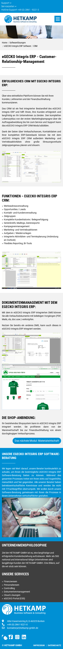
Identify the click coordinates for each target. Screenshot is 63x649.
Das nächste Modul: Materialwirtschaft (37, 440)
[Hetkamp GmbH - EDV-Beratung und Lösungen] (20, 19)
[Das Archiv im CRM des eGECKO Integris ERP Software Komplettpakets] (31, 348)
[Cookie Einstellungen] (5, 638)
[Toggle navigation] (57, 19)
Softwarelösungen (18, 42)
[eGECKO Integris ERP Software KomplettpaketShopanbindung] (31, 386)
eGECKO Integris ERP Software (17, 46)
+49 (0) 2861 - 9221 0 (28, 9)
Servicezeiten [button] (8, 6)
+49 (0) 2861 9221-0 (17, 624)
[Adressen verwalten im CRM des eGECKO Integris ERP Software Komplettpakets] (31, 166)
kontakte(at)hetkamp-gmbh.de (22, 628)
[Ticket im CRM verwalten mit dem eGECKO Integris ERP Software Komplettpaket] (31, 270)
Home (4, 42)
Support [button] (5, 3)
